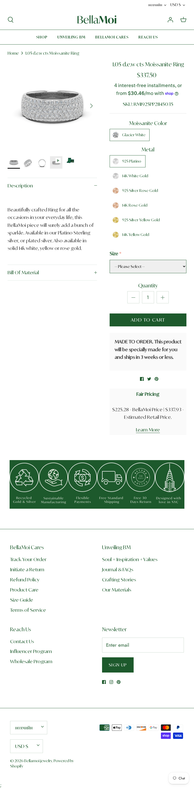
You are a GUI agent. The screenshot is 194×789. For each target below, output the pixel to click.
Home (13, 53)
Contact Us (22, 641)
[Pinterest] (118, 682)
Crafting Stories (119, 580)
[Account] (170, 19)
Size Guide (21, 600)
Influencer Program (31, 651)
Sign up (118, 664)
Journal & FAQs (117, 569)
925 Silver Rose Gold (140, 190)
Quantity (148, 285)
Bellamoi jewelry (38, 760)
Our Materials (116, 590)
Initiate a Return (27, 569)
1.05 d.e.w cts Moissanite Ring (52, 53)
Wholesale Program (31, 661)
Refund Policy (24, 580)
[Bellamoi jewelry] (97, 19)
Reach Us (148, 37)
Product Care (24, 590)
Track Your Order (28, 559)
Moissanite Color (148, 123)
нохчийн (155, 4)
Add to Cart (148, 320)
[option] (52, 106)
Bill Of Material (23, 272)
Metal (147, 149)
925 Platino (131, 161)
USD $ (175, 4)
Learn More (148, 430)
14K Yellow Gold (135, 234)
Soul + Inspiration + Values (129, 559)
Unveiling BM (71, 37)
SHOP (41, 37)
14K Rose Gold (134, 205)
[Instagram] (111, 682)
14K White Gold (135, 175)
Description (20, 186)
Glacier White (134, 134)
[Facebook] (104, 682)
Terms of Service (28, 610)
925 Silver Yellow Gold (141, 220)
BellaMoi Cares (112, 37)
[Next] (91, 105)
